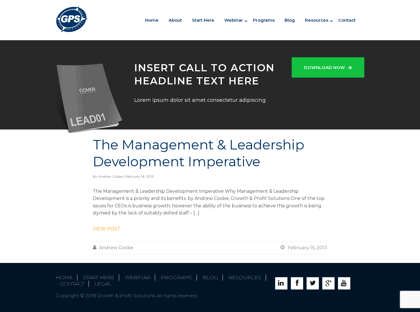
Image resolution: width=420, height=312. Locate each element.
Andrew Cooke (110, 176)
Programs (264, 20)
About (175, 20)
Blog (290, 20)
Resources (316, 20)
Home (152, 20)
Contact (347, 20)
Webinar (138, 277)
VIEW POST (106, 229)
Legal (103, 284)
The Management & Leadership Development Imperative (198, 153)
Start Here (203, 20)
